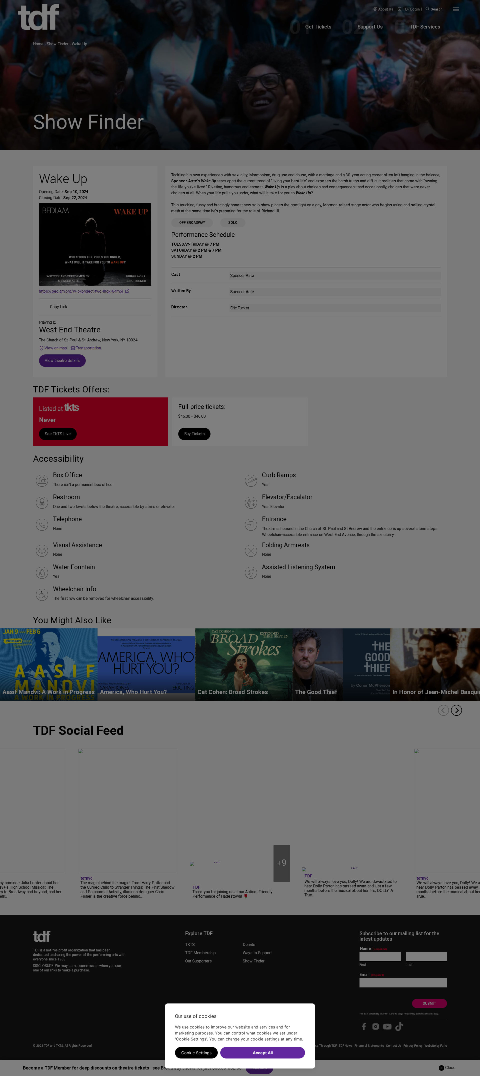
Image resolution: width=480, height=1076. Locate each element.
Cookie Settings (196, 1052)
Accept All (263, 1052)
